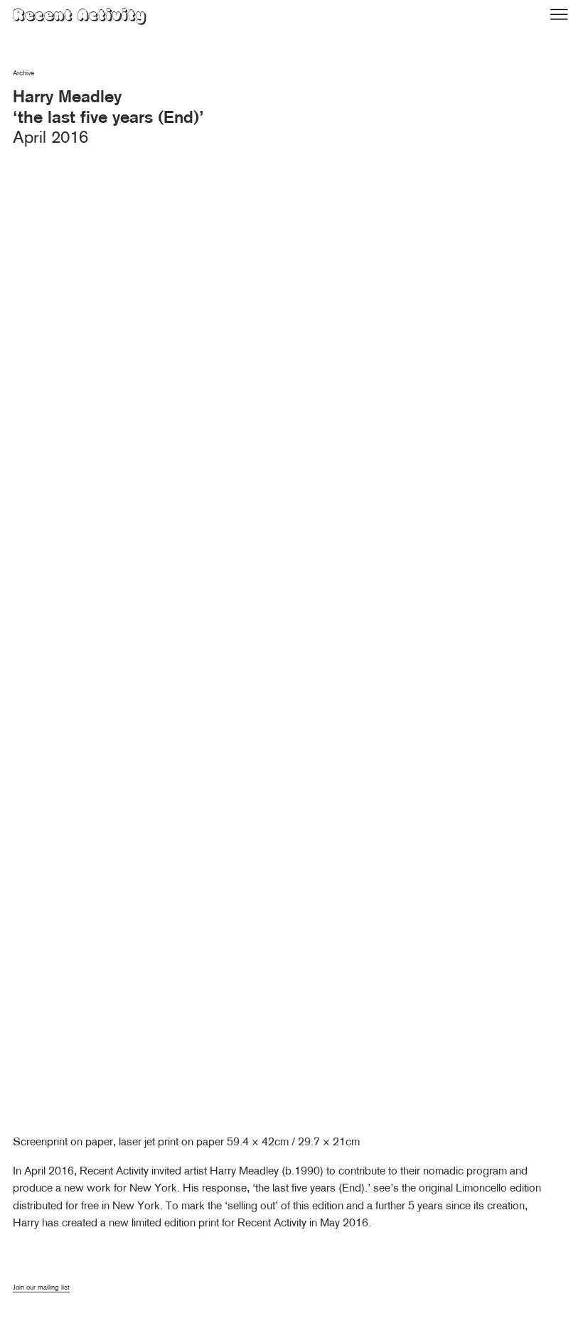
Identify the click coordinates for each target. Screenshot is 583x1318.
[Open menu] (559, 14)
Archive (23, 72)
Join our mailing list (41, 1287)
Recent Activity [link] (79, 17)
